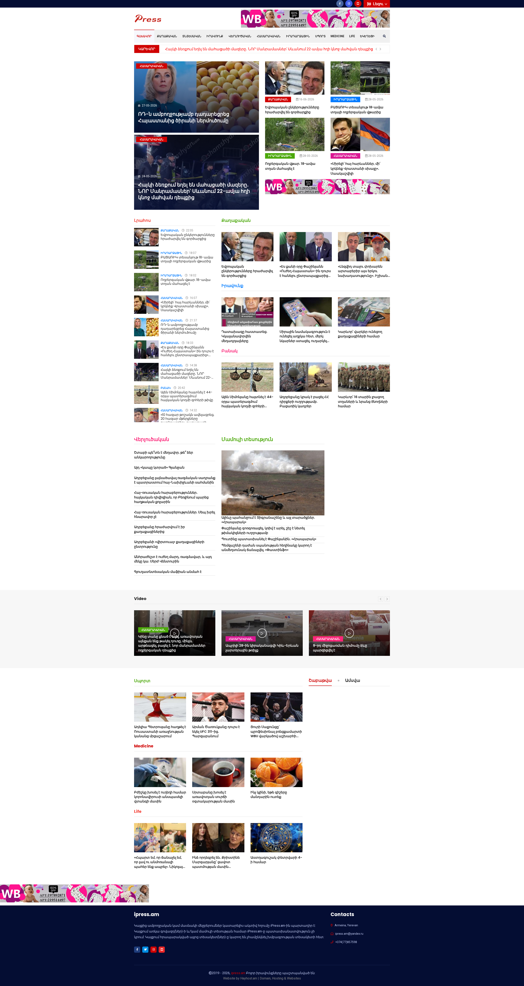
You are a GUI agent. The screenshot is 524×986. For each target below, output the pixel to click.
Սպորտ (320, 36)
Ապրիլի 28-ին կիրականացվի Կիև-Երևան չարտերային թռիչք (262, 647)
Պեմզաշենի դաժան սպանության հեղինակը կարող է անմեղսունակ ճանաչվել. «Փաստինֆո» (266, 547)
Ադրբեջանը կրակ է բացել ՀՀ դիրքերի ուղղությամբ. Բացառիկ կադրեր (304, 401)
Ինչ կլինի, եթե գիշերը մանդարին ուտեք (269, 794)
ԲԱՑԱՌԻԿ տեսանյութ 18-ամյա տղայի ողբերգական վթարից (357, 109)
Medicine (337, 36)
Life (352, 36)
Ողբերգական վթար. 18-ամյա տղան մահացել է (290, 166)
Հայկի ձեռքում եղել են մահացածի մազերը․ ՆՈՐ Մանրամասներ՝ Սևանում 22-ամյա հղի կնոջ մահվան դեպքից (269, 49)
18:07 (192, 253)
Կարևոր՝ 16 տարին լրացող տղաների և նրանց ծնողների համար (363, 401)
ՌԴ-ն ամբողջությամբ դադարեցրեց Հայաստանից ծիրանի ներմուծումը (183, 117)
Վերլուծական (240, 36)
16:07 (193, 298)
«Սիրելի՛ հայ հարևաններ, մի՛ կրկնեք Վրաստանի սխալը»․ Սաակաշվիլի (355, 168)
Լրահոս (142, 220)
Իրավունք (215, 36)
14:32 (193, 410)
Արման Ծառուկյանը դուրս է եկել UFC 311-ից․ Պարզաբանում (216, 731)
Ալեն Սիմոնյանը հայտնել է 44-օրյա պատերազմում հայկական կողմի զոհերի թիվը (187, 396)
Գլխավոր (144, 36)
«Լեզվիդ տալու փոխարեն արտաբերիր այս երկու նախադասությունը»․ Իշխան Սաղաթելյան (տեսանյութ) (363, 273)
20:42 (181, 387)
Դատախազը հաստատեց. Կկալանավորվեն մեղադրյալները (244, 336)
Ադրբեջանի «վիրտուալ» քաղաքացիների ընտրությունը (169, 544)
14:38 (193, 365)
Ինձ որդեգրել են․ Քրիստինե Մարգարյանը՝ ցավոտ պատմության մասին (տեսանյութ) (216, 864)
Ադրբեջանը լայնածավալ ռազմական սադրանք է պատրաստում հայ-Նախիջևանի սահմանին (174, 480)
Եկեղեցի (367, 36)
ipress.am (238, 973)
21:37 (193, 320)
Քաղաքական (167, 36)
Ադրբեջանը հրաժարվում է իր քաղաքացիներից (159, 529)
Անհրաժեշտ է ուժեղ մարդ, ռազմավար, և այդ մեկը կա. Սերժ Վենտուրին (173, 559)
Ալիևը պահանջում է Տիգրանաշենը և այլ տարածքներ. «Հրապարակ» (268, 519)
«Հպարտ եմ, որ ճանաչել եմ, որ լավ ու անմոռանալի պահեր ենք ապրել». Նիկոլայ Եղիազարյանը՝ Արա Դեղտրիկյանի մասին (158, 866)
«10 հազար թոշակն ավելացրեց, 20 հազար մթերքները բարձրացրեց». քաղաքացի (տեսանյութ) (187, 420)
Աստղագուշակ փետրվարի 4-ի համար (276, 859)
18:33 (189, 342)
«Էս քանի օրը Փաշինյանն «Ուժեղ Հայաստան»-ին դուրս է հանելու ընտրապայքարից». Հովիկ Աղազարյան (187, 353)
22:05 (189, 230)
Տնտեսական (191, 36)
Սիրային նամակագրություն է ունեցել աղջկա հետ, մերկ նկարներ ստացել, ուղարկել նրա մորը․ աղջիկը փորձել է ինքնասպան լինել (305, 340)
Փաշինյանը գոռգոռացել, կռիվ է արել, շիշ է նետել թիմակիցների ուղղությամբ (263, 530)
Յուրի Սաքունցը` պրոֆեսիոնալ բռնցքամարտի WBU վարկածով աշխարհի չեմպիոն (276, 734)
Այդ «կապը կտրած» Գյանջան (159, 467)
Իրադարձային (298, 36)
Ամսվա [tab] (352, 680)
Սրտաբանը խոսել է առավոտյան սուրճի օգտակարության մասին (213, 797)
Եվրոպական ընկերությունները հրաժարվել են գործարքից (292, 109)
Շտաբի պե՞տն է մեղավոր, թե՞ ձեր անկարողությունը (163, 454)
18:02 (192, 275)
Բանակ (166, 387)
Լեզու (378, 4)
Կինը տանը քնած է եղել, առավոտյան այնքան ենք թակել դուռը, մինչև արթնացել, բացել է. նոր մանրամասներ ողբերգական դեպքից (171, 643)
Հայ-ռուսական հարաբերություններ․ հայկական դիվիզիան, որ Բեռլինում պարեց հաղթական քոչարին (171, 497)
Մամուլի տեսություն (247, 439)
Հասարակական (268, 36)
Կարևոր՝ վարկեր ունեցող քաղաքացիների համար (360, 334)
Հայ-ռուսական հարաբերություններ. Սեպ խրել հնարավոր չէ (174, 514)
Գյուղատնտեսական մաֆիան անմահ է (168, 571)
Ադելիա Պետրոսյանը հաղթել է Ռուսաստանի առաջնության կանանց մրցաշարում (160, 731)
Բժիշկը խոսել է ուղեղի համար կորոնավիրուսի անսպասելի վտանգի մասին (160, 797)
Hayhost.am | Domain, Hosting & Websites (270, 978)
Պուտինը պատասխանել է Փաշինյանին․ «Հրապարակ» (268, 539)
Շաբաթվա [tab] (320, 680)
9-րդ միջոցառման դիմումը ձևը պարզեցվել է (340, 647)
